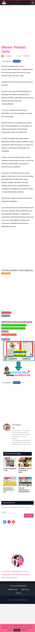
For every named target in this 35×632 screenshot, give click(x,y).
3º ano (7, 458)
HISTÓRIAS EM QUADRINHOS (16, 322)
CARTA (5, 331)
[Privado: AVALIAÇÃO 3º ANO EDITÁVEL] (25, 481)
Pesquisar (4, 512)
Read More (25, 630)
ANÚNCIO (6, 312)
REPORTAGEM (9, 334)
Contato (18, 593)
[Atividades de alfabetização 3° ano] (9, 481)
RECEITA (6, 273)
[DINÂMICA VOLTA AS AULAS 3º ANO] (25, 462)
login (13, 507)
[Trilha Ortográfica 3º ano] (9, 462)
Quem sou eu (25, 589)
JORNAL (5, 316)
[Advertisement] (17, 26)
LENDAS (5, 339)
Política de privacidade (19, 586)
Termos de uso (13, 589)
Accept (17, 630)
